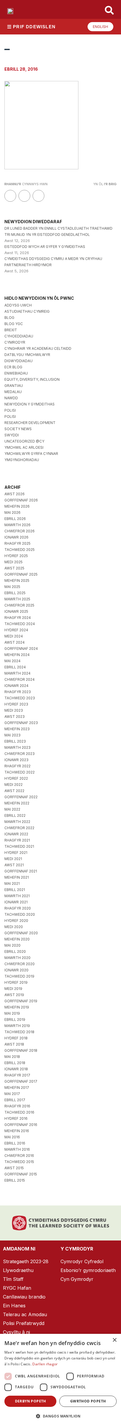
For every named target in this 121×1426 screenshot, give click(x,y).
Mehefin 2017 (16, 1087)
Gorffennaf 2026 (21, 500)
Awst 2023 (14, 716)
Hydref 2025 (16, 556)
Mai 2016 (12, 1137)
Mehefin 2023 (17, 729)
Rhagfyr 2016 (17, 1106)
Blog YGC (13, 324)
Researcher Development (30, 422)
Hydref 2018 (16, 1038)
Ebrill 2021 (14, 889)
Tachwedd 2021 (19, 846)
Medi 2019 (13, 988)
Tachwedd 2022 (19, 772)
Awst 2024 (14, 642)
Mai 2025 (12, 586)
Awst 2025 (14, 568)
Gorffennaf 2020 (21, 933)
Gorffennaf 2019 (20, 1001)
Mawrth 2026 (17, 525)
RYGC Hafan (17, 1288)
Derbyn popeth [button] (30, 1401)
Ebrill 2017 (14, 1100)
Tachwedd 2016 (19, 1112)
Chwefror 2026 (19, 531)
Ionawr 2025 (16, 611)
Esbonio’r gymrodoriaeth (88, 1270)
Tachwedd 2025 (19, 549)
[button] (60, 1416)
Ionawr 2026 (16, 537)
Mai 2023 (12, 735)
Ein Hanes (14, 1306)
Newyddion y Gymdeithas (29, 404)
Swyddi (11, 435)
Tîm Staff (13, 1279)
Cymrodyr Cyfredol (81, 1261)
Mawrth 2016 (17, 1149)
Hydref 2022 (16, 778)
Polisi (10, 410)
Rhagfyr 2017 (17, 1075)
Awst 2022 (14, 791)
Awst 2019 (14, 995)
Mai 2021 (12, 883)
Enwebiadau (16, 373)
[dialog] (60, 1380)
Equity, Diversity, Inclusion (32, 379)
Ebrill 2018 (14, 1063)
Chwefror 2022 (19, 828)
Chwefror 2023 (19, 753)
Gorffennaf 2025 (21, 574)
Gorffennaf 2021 (20, 871)
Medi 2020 (13, 927)
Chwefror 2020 (19, 964)
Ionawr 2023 (16, 760)
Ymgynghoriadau (21, 460)
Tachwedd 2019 (19, 976)
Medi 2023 (13, 710)
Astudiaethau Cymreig (27, 311)
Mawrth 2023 (17, 747)
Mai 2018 (12, 1056)
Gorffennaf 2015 (20, 1174)
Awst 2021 (14, 865)
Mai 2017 (12, 1094)
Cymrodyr (14, 342)
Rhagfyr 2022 (17, 766)
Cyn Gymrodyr (76, 1279)
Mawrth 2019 (17, 1025)
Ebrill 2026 (15, 518)
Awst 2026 (14, 494)
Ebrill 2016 (14, 1143)
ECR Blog (13, 367)
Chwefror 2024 (19, 679)
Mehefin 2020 (17, 939)
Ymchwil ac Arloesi (23, 447)
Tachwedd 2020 (19, 914)
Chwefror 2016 (19, 1155)
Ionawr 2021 (16, 902)
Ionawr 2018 (16, 1069)
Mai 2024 (12, 661)
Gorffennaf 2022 (21, 797)
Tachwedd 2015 (19, 1162)
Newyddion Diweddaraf (33, 221)
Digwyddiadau (18, 361)
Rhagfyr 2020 (17, 908)
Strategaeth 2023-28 (25, 1261)
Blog (9, 317)
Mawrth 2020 (17, 957)
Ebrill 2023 (15, 741)
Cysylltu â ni (16, 1332)
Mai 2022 (12, 809)
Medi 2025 (13, 562)
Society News (18, 429)
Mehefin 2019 (16, 1007)
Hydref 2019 (16, 982)
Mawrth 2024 (17, 673)
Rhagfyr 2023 (17, 692)
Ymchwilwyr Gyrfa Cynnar (31, 453)
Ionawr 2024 (16, 685)
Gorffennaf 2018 (20, 1050)
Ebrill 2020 (15, 951)
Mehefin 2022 (16, 803)
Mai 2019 (12, 1013)
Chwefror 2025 (19, 605)
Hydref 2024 (16, 630)
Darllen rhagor (45, 1364)
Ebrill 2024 (15, 667)
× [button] (114, 1340)
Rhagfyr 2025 (17, 543)
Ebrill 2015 (14, 1180)
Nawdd (11, 398)
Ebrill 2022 (15, 815)
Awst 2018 (14, 1044)
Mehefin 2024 (17, 654)
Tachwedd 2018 (19, 1032)
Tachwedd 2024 (19, 624)
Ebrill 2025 (15, 593)
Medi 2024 (13, 636)
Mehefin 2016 (16, 1131)
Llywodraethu (18, 1270)
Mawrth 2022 (17, 821)
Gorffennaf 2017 (20, 1081)
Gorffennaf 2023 (21, 723)
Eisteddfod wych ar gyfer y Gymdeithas (44, 246)
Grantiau (13, 385)
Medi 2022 (13, 784)
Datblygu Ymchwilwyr (27, 354)
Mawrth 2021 (17, 896)
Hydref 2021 (15, 852)
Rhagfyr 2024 (17, 617)
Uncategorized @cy (24, 441)
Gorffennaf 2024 (21, 648)
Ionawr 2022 (16, 834)
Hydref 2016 (16, 1118)
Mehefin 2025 (16, 580)
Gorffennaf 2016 (20, 1124)
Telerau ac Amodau (25, 1314)
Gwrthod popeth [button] (88, 1401)
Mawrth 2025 (17, 599)
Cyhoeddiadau (18, 336)
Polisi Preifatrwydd (23, 1323)
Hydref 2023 (16, 704)
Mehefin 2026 (17, 506)
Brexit (10, 330)
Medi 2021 (13, 859)
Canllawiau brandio (24, 1297)
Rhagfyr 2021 (17, 840)
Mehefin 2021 (16, 877)
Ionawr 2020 (16, 970)
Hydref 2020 (16, 920)
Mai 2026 (12, 512)
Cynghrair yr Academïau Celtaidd (37, 348)
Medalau (13, 392)
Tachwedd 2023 (19, 698)
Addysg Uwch (18, 305)
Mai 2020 (12, 945)
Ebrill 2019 (14, 1019)
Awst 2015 (14, 1168)
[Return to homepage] (10, 11)
